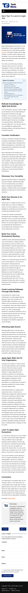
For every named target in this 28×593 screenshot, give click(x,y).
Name (3, 550)
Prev (6, 529)
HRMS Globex (11, 498)
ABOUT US (4, 588)
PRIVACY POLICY (15, 590)
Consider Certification (9, 84)
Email (3, 557)
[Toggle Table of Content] (23, 81)
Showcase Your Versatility (10, 86)
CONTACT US (12, 588)
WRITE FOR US (5, 590)
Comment (4, 542)
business (4, 52)
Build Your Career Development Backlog (13, 89)
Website (4, 563)
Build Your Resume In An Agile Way (11, 87)
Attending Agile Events (9, 93)
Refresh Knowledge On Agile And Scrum (12, 82)
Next (22, 529)
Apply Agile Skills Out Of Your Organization (13, 95)
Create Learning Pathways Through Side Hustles (13, 91)
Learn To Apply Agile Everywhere (11, 96)
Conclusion (6, 98)
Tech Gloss (5, 21)
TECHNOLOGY (6, 23)
